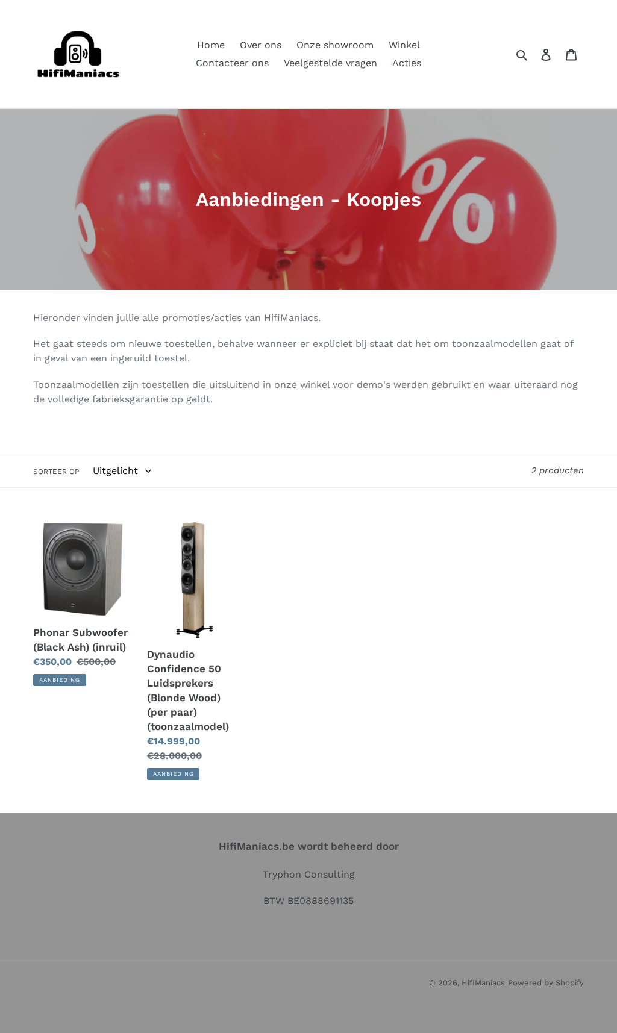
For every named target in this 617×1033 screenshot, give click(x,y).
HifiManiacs (483, 982)
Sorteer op (56, 471)
